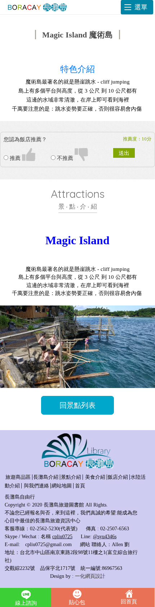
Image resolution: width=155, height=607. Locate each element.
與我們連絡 (36, 485)
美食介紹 (95, 477)
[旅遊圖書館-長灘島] (36, 7)
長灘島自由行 (20, 497)
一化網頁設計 (90, 576)
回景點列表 (77, 405)
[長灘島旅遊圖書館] (77, 467)
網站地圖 (62, 485)
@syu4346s (104, 536)
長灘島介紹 (45, 477)
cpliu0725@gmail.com (48, 544)
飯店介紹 (118, 477)
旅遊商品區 (18, 477)
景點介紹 (71, 477)
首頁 (80, 485)
